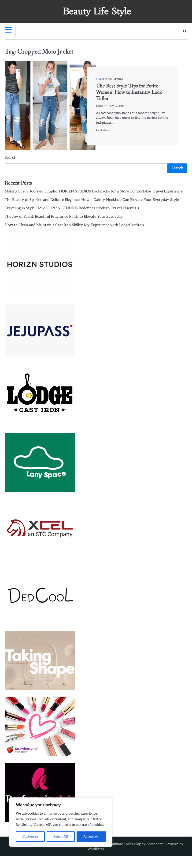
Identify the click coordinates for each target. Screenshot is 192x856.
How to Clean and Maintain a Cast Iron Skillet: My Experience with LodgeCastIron (74, 225)
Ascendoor (154, 844)
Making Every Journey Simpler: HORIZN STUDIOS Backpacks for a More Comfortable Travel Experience (94, 191)
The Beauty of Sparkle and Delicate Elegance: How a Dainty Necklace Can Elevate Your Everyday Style (92, 200)
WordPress (95, 849)
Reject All (60, 836)
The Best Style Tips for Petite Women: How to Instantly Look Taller (129, 92)
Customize (30, 836)
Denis (99, 105)
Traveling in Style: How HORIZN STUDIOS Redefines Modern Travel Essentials (72, 208)
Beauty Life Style (97, 11)
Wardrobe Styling (111, 79)
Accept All (91, 836)
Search (10, 157)
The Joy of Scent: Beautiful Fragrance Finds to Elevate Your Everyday (64, 216)
